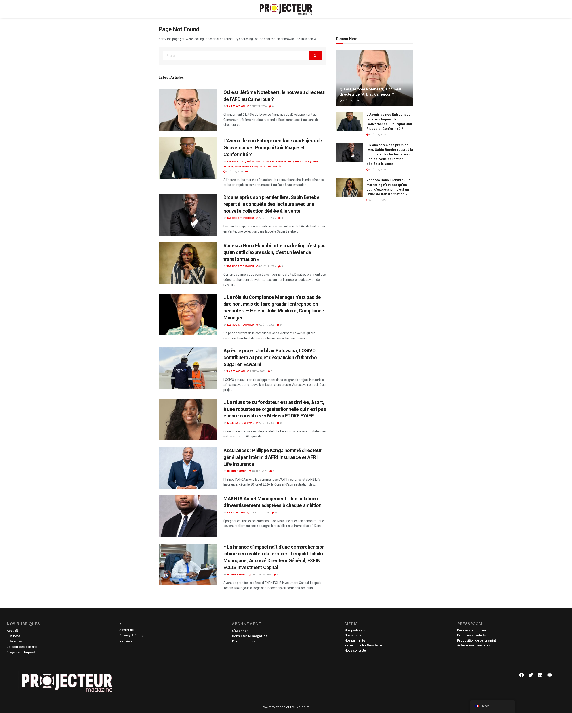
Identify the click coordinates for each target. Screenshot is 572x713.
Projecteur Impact (21, 652)
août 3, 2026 (266, 423)
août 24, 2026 (258, 106)
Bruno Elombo (236, 471)
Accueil (12, 630)
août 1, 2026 (259, 471)
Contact (125, 640)
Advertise (126, 629)
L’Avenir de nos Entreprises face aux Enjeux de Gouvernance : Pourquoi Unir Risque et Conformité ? (272, 147)
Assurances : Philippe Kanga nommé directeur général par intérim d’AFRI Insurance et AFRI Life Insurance (272, 457)
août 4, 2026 (257, 371)
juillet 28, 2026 (261, 574)
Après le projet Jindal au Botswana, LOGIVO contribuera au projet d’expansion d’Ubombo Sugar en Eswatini (270, 357)
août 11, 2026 (267, 266)
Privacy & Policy (131, 635)
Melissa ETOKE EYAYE (240, 423)
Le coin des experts (22, 646)
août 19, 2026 (234, 171)
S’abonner (240, 630)
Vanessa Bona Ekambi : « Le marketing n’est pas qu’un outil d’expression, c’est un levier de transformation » (274, 252)
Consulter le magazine (249, 636)
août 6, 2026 (266, 324)
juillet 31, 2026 (259, 512)
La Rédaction (236, 106)
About (124, 624)
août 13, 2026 (267, 218)
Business (13, 636)
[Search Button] (315, 55)
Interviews (15, 641)
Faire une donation (246, 641)
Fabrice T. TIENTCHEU (240, 218)
